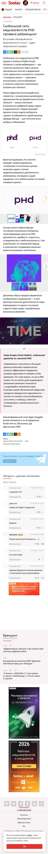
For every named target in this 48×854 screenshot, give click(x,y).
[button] (46, 189)
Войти (5, 482)
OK (24, 846)
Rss (24, 826)
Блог (21, 535)
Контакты (24, 815)
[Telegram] (8, 52)
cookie (29, 835)
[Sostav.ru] (15, 3)
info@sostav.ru (24, 807)
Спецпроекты (32, 9)
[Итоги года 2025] (26, 2)
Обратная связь (24, 823)
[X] (15, 52)
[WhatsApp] (11, 52)
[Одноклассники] (18, 52)
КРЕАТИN (13, 535)
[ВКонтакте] (4, 52)
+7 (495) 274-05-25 (24, 810)
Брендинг (10, 635)
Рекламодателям (24, 819)
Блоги (18, 9)
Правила (12, 482)
